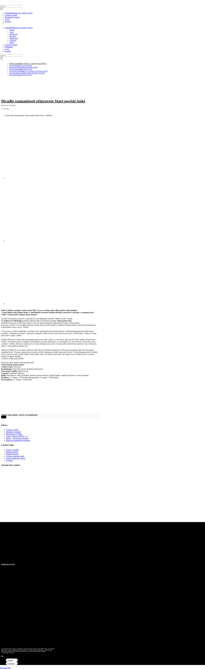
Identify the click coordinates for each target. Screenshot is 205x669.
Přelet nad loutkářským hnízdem (18, 440)
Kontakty (9, 460)
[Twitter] (2, 417)
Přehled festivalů (12, 454)
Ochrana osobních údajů (15, 456)
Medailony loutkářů (13, 432)
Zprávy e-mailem (12, 450)
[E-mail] (5, 417)
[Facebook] (1, 417)
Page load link (5, 668)
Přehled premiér (12, 452)
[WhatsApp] (3, 417)
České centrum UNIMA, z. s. (17, 436)
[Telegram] (4, 417)
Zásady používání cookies (15, 458)
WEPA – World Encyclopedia (17, 438)
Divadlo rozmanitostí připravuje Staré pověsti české (43, 101)
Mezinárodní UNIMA (14, 434)
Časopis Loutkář (12, 430)
